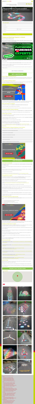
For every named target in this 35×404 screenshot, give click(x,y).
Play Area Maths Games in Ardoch (8, 387)
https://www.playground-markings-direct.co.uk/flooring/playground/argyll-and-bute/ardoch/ (17, 182)
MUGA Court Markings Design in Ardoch (8, 379)
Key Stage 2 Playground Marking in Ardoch (9, 393)
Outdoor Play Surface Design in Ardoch (8, 398)
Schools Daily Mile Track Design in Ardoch (9, 395)
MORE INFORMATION (17, 160)
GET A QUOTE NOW (17, 74)
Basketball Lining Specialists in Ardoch (8, 378)
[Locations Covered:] (2, 1)
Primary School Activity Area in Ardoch (8, 384)
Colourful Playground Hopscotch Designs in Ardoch (10, 389)
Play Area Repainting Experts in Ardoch (8, 401)
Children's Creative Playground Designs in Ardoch (10, 388)
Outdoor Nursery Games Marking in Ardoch (9, 383)
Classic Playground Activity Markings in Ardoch (9, 390)
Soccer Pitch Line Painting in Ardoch (8, 377)
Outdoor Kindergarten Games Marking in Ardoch (9, 385)
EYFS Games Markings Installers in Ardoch (9, 382)
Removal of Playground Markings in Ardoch (9, 400)
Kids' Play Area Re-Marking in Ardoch (8, 402)
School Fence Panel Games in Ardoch (8, 391)
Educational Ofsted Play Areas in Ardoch (8, 394)
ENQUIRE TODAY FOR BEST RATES (17, 268)
